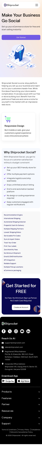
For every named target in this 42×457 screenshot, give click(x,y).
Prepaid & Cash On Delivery (14, 225)
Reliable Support (10, 263)
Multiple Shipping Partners (14, 229)
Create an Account (21, 307)
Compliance (35, 429)
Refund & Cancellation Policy (22, 432)
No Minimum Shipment (12, 253)
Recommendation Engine (13, 215)
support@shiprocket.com (15, 343)
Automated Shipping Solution (15, 222)
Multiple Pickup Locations (13, 267)
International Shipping (12, 218)
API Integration (9, 260)
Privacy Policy (23, 429)
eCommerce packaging (12, 270)
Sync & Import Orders (12, 239)
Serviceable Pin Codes (12, 236)
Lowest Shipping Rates (12, 232)
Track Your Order (10, 243)
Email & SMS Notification (13, 256)
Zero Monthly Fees (11, 249)
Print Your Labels (10, 246)
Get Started (21, 37)
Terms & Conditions (9, 429)
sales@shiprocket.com (14, 347)
